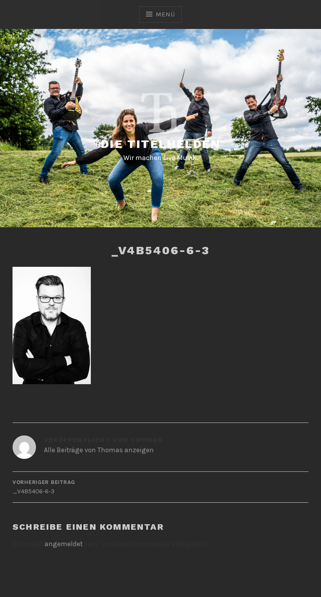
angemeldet (64, 544)
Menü (165, 14)
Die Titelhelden (160, 144)
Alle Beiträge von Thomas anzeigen (99, 450)
